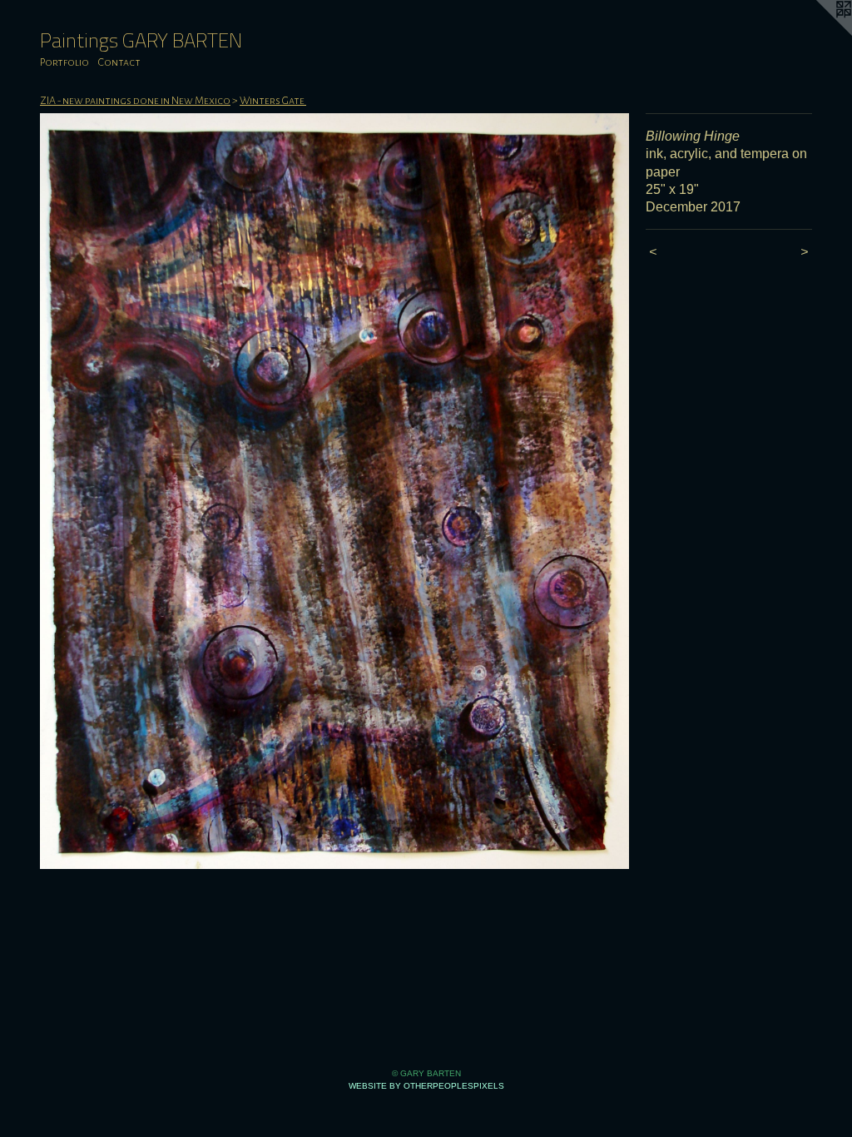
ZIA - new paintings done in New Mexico (135, 101)
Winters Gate (273, 101)
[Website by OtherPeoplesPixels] (818, 33)
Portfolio (64, 62)
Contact (119, 62)
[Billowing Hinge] (334, 491)
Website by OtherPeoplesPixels (426, 1085)
